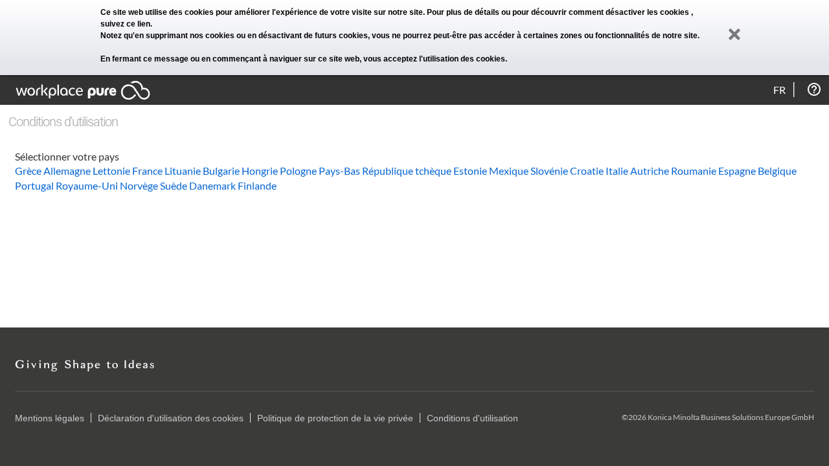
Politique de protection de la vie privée (335, 418)
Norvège (139, 185)
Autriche (649, 170)
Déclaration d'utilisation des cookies (171, 418)
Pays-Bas (339, 170)
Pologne (298, 170)
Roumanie (693, 170)
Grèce (28, 170)
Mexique (508, 170)
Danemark (212, 185)
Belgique (777, 170)
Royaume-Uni (87, 185)
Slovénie (549, 170)
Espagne (737, 170)
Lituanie (183, 170)
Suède (173, 185)
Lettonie (111, 170)
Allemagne (67, 170)
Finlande (257, 185)
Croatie (587, 170)
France (147, 170)
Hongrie (260, 170)
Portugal (34, 185)
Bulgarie (221, 170)
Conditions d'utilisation (472, 418)
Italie (617, 170)
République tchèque (406, 170)
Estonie (470, 170)
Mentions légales (49, 418)
